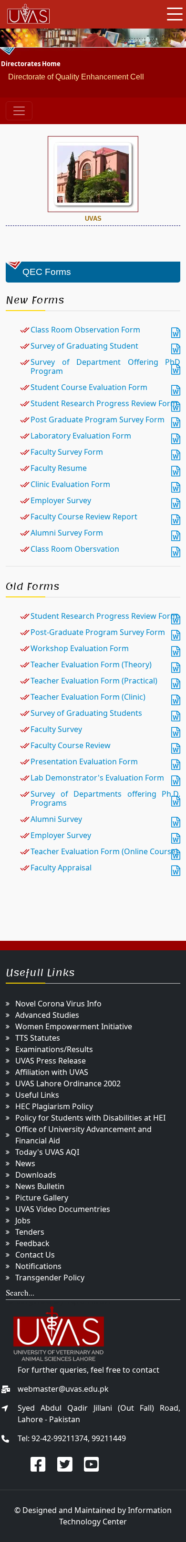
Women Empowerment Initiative (73, 1026)
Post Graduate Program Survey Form (98, 419)
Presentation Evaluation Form (84, 761)
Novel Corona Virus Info (58, 1003)
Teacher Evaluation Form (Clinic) (88, 697)
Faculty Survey (56, 729)
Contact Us (35, 1254)
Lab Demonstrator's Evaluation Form (97, 777)
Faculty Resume (59, 468)
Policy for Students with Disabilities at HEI (90, 1118)
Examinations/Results (54, 1049)
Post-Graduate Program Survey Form (98, 632)
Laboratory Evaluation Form (81, 435)
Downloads (35, 1175)
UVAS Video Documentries (62, 1209)
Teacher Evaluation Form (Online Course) (104, 851)
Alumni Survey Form (67, 532)
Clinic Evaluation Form (70, 484)
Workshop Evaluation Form (80, 648)
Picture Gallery (41, 1197)
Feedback (32, 1243)
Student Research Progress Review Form (104, 403)
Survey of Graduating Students (86, 713)
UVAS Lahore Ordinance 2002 (68, 1083)
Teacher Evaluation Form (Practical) (94, 680)
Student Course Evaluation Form (89, 387)
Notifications (38, 1266)
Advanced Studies (47, 1015)
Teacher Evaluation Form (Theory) (92, 664)
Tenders (29, 1232)
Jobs (23, 1220)
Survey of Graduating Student (84, 346)
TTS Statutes (37, 1038)
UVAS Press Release (50, 1060)
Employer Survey (61, 500)
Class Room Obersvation (76, 549)
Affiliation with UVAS (51, 1072)
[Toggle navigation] (19, 110)
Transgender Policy (49, 1277)
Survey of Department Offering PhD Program (105, 366)
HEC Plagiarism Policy (54, 1106)
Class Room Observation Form (85, 329)
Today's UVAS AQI (47, 1152)
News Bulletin (39, 1186)
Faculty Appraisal (61, 867)
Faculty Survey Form (67, 452)
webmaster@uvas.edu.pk (63, 1389)
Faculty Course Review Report (84, 516)
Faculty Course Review (71, 745)
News (25, 1163)
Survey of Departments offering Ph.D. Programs (105, 798)
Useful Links (37, 1095)
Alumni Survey (56, 819)
